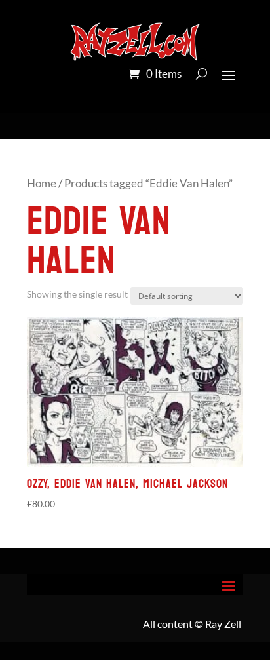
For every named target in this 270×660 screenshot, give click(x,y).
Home (41, 183)
